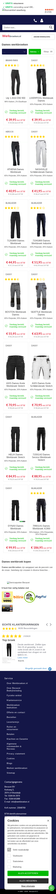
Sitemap (11, 773)
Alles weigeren (28, 881)
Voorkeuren (18, 856)
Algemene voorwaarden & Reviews (14, 746)
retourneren (14, 3)
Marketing (17, 867)
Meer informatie (28, 886)
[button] (47, 624)
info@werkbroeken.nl (20, 802)
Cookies (11, 758)
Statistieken (18, 861)
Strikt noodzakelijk (21, 850)
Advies (33, 51)
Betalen (10, 734)
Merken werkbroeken (17, 768)
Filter (46, 51)
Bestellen (11, 717)
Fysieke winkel (14, 695)
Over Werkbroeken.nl (17, 683)
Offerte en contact (16, 712)
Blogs (9, 763)
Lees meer (23, 657)
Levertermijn (13, 722)
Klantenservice (14, 700)
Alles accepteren (28, 873)
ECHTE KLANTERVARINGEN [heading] (20, 624)
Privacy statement (16, 754)
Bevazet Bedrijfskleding (16, 20)
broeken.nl (11, 35)
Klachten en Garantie (17, 739)
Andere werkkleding (42, 37)
